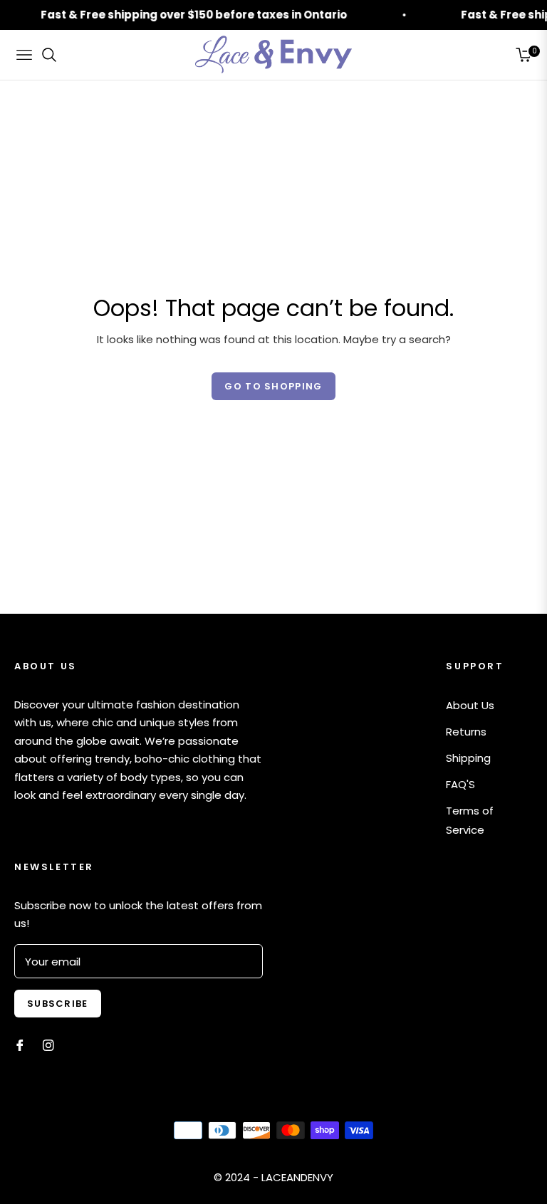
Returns (466, 731)
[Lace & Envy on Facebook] (20, 1044)
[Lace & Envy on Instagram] (48, 1044)
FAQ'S (460, 784)
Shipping (468, 757)
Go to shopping (273, 386)
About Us (470, 705)
